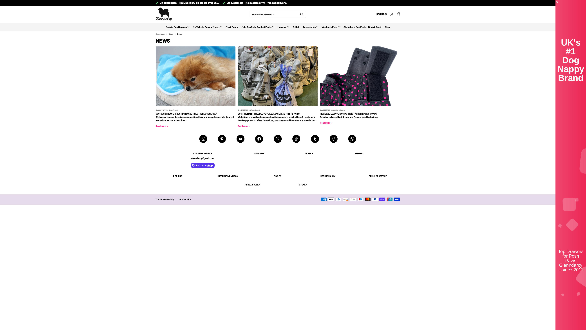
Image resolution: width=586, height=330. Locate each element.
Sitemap (303, 184)
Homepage (160, 34)
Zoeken (301, 14)
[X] (278, 139)
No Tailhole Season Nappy (206, 27)
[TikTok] (296, 139)
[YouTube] (240, 139)
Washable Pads (329, 27)
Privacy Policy (252, 184)
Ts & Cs (277, 176)
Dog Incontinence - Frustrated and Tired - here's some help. (186, 113)
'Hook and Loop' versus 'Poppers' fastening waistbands (348, 113)
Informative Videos (227, 176)
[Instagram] (203, 139)
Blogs (171, 34)
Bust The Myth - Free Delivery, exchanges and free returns (269, 113)
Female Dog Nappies (176, 27)
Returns (177, 176)
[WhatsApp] (352, 139)
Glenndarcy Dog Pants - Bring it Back (362, 27)
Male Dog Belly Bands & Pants (256, 27)
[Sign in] (391, 14)
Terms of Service (378, 176)
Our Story (259, 153)
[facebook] (259, 139)
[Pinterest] (222, 139)
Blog (387, 27)
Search (309, 153)
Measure (282, 27)
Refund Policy (327, 176)
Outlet (296, 27)
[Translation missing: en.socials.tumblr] (315, 139)
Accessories (309, 27)
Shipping (359, 153)
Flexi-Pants (232, 27)
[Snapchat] (334, 139)
